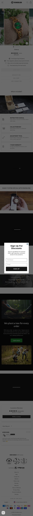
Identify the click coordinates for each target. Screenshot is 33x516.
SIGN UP (16, 269)
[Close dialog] (27, 244)
